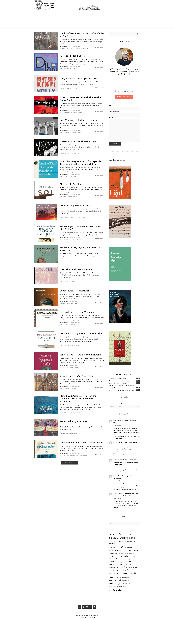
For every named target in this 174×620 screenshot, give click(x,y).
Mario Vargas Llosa (75, 239)
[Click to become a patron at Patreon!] (124, 96)
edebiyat (130, 547)
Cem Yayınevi (64, 281)
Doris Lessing (65, 217)
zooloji (122, 586)
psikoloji (114, 574)
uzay (127, 583)
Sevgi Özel (72, 68)
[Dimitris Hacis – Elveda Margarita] (46, 318)
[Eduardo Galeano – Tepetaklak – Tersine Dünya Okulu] (46, 105)
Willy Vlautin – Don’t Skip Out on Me (78, 78)
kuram (113, 562)
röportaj (114, 577)
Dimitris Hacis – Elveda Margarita (77, 312)
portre (122, 570)
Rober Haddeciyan (66, 433)
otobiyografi (113, 570)
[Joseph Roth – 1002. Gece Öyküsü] (46, 382)
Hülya (115, 476)
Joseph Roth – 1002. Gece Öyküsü (77, 376)
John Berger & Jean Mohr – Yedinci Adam (81, 442)
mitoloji (129, 564)
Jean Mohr (76, 455)
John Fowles (75, 367)
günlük (113, 559)
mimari (122, 564)
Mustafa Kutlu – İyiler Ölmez (118, 378)
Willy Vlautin (74, 88)
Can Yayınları (65, 239)
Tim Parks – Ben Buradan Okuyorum (120, 381)
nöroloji (133, 567)
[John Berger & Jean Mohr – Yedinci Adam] (46, 449)
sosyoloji (115, 580)
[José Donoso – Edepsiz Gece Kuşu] (46, 147)
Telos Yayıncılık (76, 433)
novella (122, 567)
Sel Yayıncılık (74, 303)
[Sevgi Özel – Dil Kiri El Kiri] (46, 62)
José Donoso (76, 153)
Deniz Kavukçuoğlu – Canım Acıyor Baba (81, 333)
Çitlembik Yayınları (66, 112)
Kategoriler (124, 403)
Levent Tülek (65, 303)
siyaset (124, 577)
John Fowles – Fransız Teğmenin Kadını (80, 354)
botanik (122, 543)
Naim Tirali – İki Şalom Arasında (76, 269)
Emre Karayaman (89, 617)
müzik (112, 567)
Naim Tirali (72, 281)
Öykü (115, 589)
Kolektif (73, 176)
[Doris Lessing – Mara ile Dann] (46, 211)
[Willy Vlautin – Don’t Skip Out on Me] (46, 83)
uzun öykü (113, 586)
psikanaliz (130, 570)
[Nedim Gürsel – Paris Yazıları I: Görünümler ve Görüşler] (46, 41)
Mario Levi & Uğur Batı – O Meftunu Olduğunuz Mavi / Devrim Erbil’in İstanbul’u (78, 399)
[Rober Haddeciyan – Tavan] (46, 427)
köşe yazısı (125, 562)
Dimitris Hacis (75, 324)
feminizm (124, 553)
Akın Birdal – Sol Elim (71, 184)
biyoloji (113, 544)
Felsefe (114, 553)
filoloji (131, 553)
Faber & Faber (65, 88)
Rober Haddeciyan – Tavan (74, 421)
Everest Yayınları (66, 132)
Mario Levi (75, 413)
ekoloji (112, 550)
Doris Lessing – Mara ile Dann (75, 205)
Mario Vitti (91, 261)
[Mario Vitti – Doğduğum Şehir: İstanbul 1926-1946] (46, 254)
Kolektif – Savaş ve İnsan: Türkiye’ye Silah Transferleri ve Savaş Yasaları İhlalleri (81, 162)
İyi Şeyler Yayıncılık (67, 455)
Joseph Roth (75, 388)
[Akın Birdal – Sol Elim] (46, 190)
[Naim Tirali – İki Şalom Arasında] (46, 275)
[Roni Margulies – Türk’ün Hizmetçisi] (46, 126)
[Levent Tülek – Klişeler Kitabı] (46, 297)
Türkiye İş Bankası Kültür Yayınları (80, 48)
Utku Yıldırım (64, 46)
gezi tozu (129, 556)
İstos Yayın (84, 261)
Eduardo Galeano (78, 112)
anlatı (115, 534)
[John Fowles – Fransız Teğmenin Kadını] (46, 361)
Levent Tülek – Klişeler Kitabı (75, 290)
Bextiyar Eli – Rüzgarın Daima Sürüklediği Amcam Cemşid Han (125, 462)
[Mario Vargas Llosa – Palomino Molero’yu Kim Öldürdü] (46, 233)
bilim (113, 541)
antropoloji (127, 534)
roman (128, 573)
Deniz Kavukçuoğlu (75, 345)
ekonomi (122, 550)
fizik (111, 556)
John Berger (83, 455)
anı (114, 537)
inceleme (124, 559)
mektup (113, 564)
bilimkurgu (122, 541)
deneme (116, 547)
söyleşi (126, 580)
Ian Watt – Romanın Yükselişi (128, 442)
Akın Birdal (64, 196)
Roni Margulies (76, 132)
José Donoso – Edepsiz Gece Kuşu (78, 141)
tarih (114, 583)
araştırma (128, 538)
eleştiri (133, 550)
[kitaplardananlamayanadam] (67, 13)
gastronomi (118, 556)
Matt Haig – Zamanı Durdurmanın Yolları (121, 390)
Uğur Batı (81, 413)
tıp (123, 583)
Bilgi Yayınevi (65, 68)
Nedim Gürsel (65, 48)
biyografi (131, 541)
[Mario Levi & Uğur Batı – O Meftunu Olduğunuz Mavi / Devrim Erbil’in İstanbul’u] (46, 405)
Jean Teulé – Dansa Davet (117, 383)
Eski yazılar (68, 463)
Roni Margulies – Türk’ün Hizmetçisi (78, 120)
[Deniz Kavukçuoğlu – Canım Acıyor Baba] (46, 339)
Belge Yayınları (65, 176)
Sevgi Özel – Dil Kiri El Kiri (73, 56)
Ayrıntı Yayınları (66, 367)
